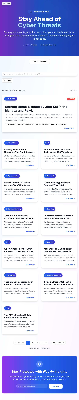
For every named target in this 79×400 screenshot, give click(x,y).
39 (54, 343)
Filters (9, 80)
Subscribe (55, 386)
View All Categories (39, 61)
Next (59, 343)
